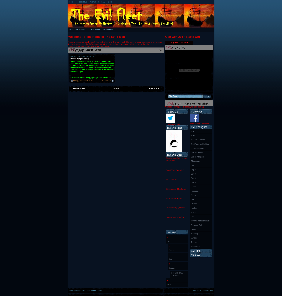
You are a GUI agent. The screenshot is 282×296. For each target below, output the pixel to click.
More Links (108, 30)
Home (72, 2)
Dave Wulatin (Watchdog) (175, 170)
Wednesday (195, 246)
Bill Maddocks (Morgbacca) (176, 189)
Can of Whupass (197, 157)
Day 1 (193, 165)
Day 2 (193, 170)
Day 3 (193, 174)
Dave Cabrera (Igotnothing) (175, 217)
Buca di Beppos (197, 148)
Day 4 (193, 178)
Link (192, 217)
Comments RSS (97, 2)
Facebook (195, 191)
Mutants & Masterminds (200, 221)
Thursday (194, 242)
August (171, 250)
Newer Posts (79, 88)
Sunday (194, 238)
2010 (193, 131)
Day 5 (193, 182)
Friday (193, 195)
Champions (195, 161)
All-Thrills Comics (198, 140)
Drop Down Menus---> (78, 30)
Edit (110, 2)
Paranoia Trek (196, 225)
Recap (193, 229)
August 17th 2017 (179, 42)
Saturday (194, 234)
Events (193, 187)
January (172, 268)
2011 (193, 136)
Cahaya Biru (208, 290)
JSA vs (193, 212)
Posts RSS (82, 2)
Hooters (194, 208)
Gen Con (194, 200)
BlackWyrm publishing (200, 144)
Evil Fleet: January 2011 (92, 290)
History (194, 204)
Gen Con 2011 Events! (82, 56)
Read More (106, 81)
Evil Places (95, 30)
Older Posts (153, 88)
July (170, 259)
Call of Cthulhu (197, 153)
